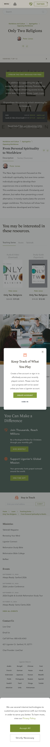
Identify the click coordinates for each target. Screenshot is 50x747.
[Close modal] (42, 351)
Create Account (25, 395)
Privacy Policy (29, 718)
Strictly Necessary (25, 738)
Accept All (25, 728)
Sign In (25, 402)
